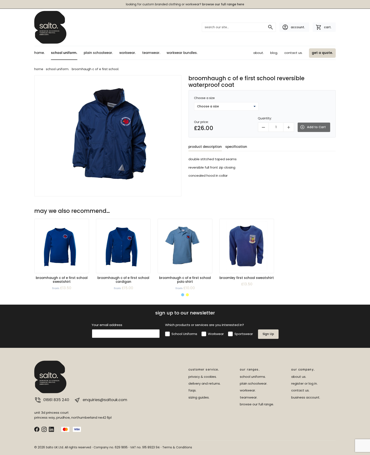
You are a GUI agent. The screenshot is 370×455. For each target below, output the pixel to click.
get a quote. (322, 52)
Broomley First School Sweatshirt (246, 278)
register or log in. (304, 383)
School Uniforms (184, 334)
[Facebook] (36, 429)
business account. (305, 397)
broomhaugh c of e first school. (95, 69)
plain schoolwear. (98, 52)
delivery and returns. (204, 383)
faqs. (192, 390)
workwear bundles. (182, 52)
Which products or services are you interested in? (204, 325)
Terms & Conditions (177, 447)
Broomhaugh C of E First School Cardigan (123, 280)
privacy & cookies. (202, 376)
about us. (298, 376)
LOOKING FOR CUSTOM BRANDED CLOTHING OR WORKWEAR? (185, 4)
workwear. (127, 52)
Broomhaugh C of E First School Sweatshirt (62, 280)
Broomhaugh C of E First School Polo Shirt (185, 280)
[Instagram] (44, 429)
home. (39, 52)
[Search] (270, 27)
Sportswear (243, 334)
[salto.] (50, 27)
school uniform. (64, 52)
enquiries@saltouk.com (104, 399)
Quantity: (265, 118)
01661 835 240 (56, 399)
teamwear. (151, 52)
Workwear (216, 334)
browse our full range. (257, 404)
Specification (236, 146)
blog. (274, 52)
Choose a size (204, 98)
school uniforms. (253, 376)
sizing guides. (198, 397)
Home (38, 69)
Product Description (205, 146)
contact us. (293, 52)
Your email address (107, 325)
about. (258, 52)
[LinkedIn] (51, 429)
